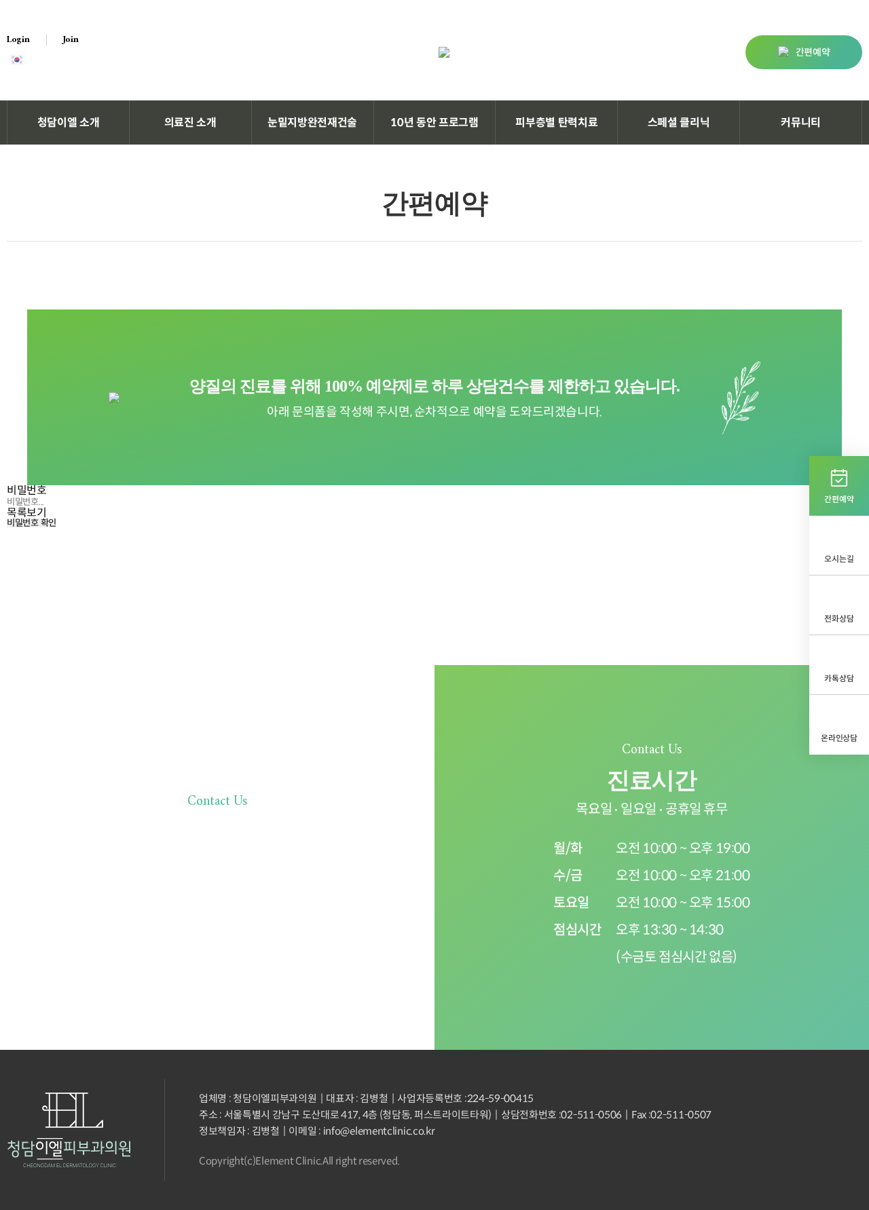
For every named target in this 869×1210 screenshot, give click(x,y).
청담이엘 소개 (68, 122)
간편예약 (813, 52)
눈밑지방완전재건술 (312, 122)
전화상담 (838, 618)
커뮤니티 (801, 122)
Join (71, 40)
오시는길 (838, 559)
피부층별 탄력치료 (556, 122)
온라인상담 (839, 738)
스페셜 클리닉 (679, 122)
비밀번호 (27, 490)
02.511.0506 (240, 906)
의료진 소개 (190, 122)
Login (18, 40)
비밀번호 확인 (31, 522)
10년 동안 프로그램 (434, 122)
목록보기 (27, 513)
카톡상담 (838, 678)
